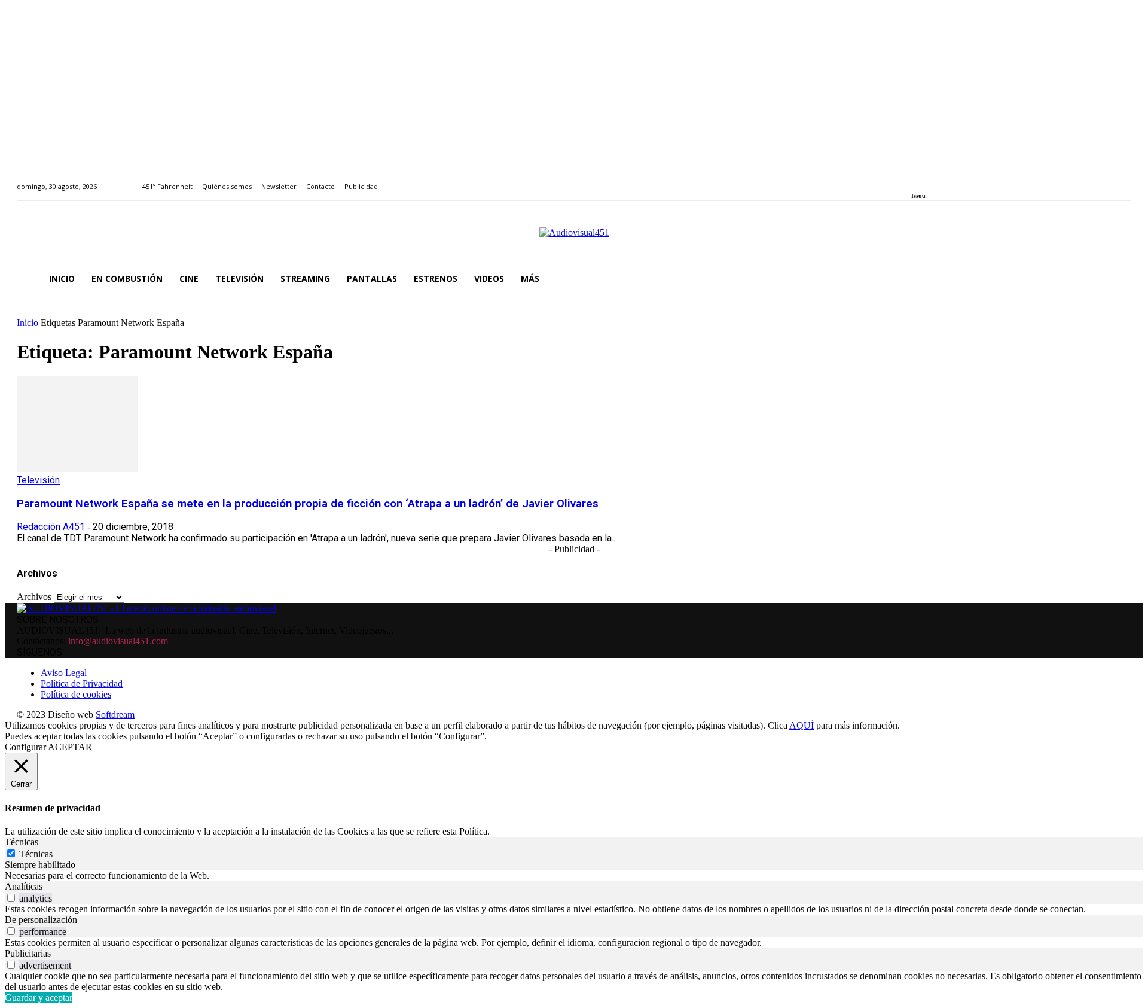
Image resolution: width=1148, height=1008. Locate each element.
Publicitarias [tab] (28, 953)
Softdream (115, 714)
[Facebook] (915, 180)
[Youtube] (969, 180)
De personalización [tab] (41, 920)
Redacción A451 (51, 526)
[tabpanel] (574, 875)
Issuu (918, 196)
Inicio (27, 323)
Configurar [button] (25, 747)
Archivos (34, 597)
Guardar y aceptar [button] (38, 997)
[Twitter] (956, 180)
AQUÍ (801, 725)
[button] (1117, 278)
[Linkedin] (942, 180)
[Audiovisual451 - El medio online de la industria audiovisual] (574, 238)
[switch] (11, 898)
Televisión (38, 480)
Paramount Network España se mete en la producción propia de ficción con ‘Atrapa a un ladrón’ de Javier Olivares (308, 503)
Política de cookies (76, 694)
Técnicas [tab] (21, 842)
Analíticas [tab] (23, 886)
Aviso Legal (64, 673)
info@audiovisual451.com (118, 641)
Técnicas (36, 854)
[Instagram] (929, 180)
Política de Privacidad (82, 683)
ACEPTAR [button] (70, 747)
